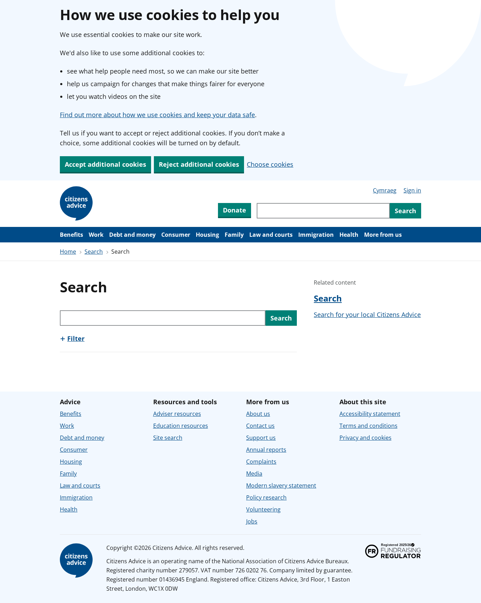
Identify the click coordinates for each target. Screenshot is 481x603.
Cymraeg (384, 190)
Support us (261, 438)
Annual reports (266, 449)
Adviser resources (177, 414)
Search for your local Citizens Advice (367, 314)
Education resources (180, 426)
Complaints (261, 461)
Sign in (412, 190)
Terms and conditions (368, 426)
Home (68, 251)
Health (348, 235)
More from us (383, 235)
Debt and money (132, 235)
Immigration (316, 235)
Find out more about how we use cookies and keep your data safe (157, 114)
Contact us (260, 426)
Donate (234, 210)
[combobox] (323, 210)
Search (94, 251)
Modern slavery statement (281, 485)
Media (254, 473)
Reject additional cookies (199, 164)
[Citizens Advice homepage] (77, 560)
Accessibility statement (369, 414)
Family (234, 235)
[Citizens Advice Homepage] (77, 203)
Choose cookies (270, 164)
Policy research (266, 497)
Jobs (251, 521)
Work (96, 235)
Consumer (175, 235)
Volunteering (263, 509)
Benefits (71, 235)
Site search (167, 438)
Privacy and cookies (365, 438)
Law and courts (271, 235)
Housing (207, 235)
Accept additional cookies (105, 164)
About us (258, 414)
